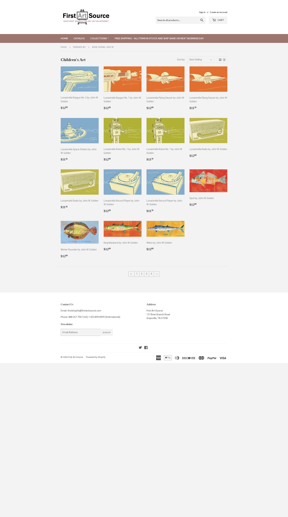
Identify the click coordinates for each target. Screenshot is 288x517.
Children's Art (79, 47)
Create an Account (218, 12)
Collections (98, 38)
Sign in (202, 12)
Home (64, 38)
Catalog (79, 38)
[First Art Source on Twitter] (140, 348)
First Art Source (75, 357)
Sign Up (107, 332)
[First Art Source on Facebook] (146, 348)
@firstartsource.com (90, 310)
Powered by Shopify (95, 357)
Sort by (181, 59)
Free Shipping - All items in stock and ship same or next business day (159, 38)
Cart (220, 20)
